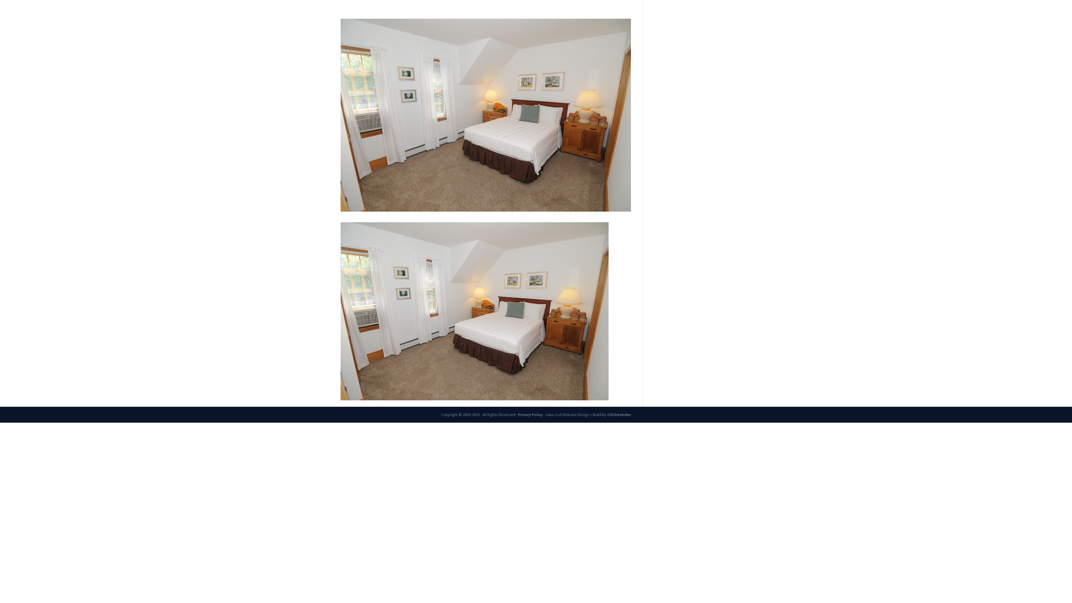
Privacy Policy (531, 414)
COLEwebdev (619, 414)
